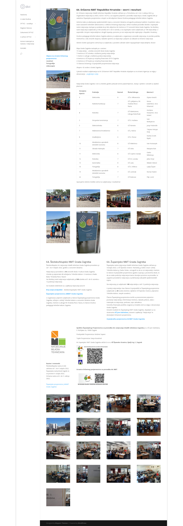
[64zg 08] (90, 412)
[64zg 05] (60, 506)
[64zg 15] (60, 412)
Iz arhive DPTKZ (25, 37)
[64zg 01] (60, 435)
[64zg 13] (149, 412)
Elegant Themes (61, 523)
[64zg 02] (151, 482)
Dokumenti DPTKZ (26, 32)
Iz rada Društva (25, 19)
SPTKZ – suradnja (26, 24)
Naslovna (23, 15)
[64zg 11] (90, 482)
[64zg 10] (60, 482)
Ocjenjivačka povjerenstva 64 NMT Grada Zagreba (126, 319)
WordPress (82, 523)
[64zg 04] (121, 459)
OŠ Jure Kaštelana (121, 312)
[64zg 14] (121, 435)
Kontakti (23, 48)
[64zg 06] (90, 459)
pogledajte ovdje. (93, 74)
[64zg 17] (121, 412)
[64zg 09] (121, 482)
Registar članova (26, 28)
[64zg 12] (90, 435)
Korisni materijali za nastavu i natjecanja (27, 42)
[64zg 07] (60, 459)
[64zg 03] (151, 459)
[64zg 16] (151, 435)
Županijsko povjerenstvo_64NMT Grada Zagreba (64, 294)
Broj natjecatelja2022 (54, 290)
